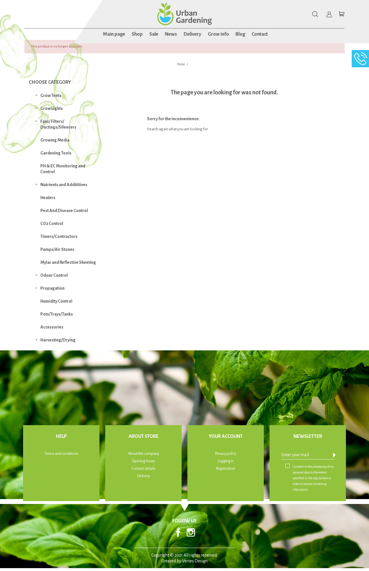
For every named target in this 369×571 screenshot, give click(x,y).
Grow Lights (51, 108)
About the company (143, 454)
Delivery (192, 34)
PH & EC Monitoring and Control (62, 169)
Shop (137, 34)
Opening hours (143, 461)
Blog (240, 34)
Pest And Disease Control (64, 210)
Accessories (51, 327)
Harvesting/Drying (58, 340)
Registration (225, 469)
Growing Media (54, 140)
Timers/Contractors (59, 236)
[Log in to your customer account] (329, 14)
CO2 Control (51, 223)
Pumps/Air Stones (57, 249)
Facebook (178, 532)
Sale (153, 34)
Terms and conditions (61, 454)
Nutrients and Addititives (63, 184)
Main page (114, 34)
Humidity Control (56, 301)
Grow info (218, 34)
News (171, 34)
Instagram (191, 532)
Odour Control (54, 275)
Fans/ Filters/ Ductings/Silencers (58, 124)
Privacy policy (225, 454)
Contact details (143, 469)
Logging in (226, 461)
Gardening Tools (55, 153)
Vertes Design (195, 561)
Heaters (47, 197)
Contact (260, 34)
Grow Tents (50, 95)
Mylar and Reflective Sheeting (68, 262)
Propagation (52, 288)
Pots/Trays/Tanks (56, 314)
